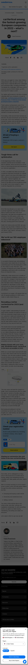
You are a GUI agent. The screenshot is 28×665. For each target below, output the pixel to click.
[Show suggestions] (23, 644)
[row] (6, 651)
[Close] (25, 629)
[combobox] (12, 644)
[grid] (14, 651)
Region (4, 641)
